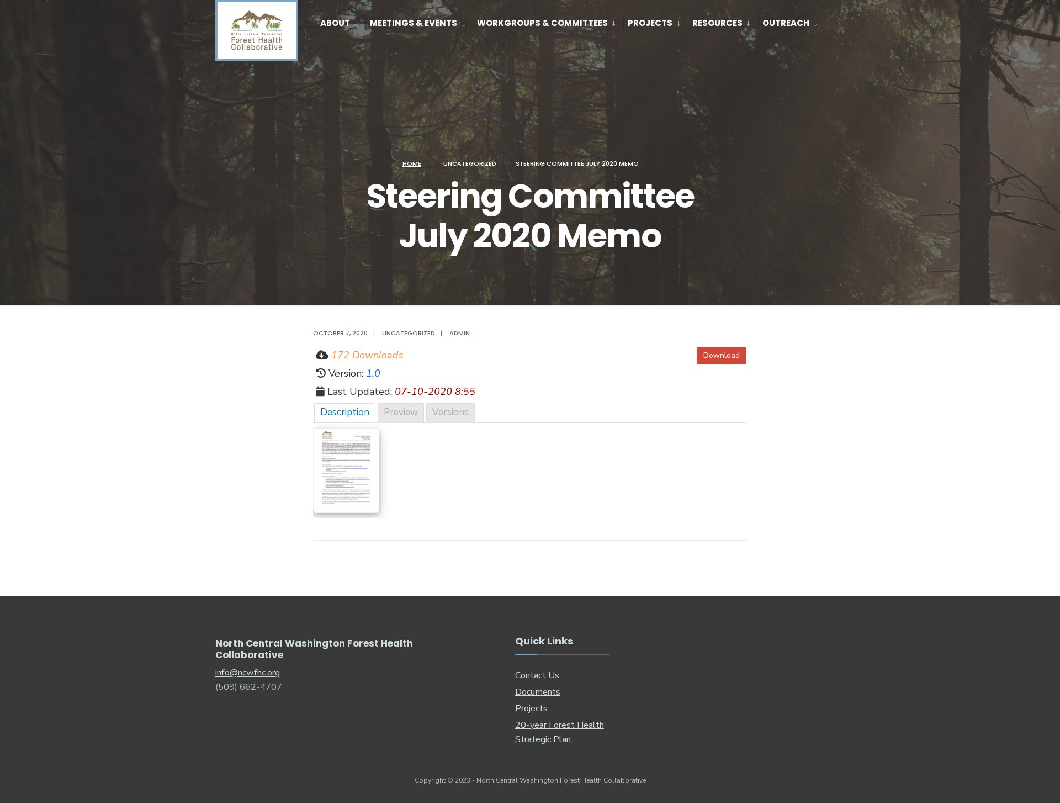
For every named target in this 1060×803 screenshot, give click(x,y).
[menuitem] (342, 21)
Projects (650, 23)
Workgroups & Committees (542, 23)
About (335, 23)
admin (459, 333)
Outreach (785, 23)
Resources (717, 23)
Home (411, 163)
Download (721, 355)
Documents (537, 692)
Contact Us (537, 675)
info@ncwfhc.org (247, 673)
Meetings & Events (413, 23)
